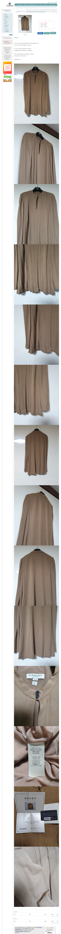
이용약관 (32, 929)
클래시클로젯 (21, 931)
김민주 (29, 929)
